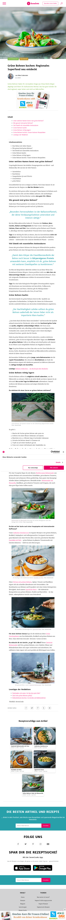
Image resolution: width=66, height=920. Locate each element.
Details (58, 462)
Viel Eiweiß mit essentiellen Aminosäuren (25, 125)
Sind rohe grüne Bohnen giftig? (22, 695)
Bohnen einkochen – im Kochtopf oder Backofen (31, 369)
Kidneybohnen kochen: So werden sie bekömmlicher (29, 698)
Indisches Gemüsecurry (21, 533)
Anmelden (46, 825)
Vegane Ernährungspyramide (43, 900)
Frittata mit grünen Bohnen (22, 582)
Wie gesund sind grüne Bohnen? (23, 123)
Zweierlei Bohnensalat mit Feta (20, 746)
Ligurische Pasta (31, 589)
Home (22, 897)
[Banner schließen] (63, 452)
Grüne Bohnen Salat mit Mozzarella (33, 793)
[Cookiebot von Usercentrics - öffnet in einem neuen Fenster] (52, 452)
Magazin (22, 904)
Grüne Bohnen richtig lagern (22, 130)
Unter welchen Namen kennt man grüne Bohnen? (28, 121)
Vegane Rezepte (43, 904)
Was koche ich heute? (43, 897)
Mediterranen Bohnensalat (45, 473)
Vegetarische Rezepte (43, 907)
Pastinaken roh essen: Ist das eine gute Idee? (26, 693)
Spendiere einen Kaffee (50, 3)
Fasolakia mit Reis (15, 540)
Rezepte (22, 900)
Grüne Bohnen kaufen (20, 128)
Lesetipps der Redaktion (20, 135)
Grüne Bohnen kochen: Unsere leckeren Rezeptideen (29, 132)
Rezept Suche (23, 910)
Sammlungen (23, 907)
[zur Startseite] (33, 3)
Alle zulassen (54, 467)
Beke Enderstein (23, 75)
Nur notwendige (33, 467)
